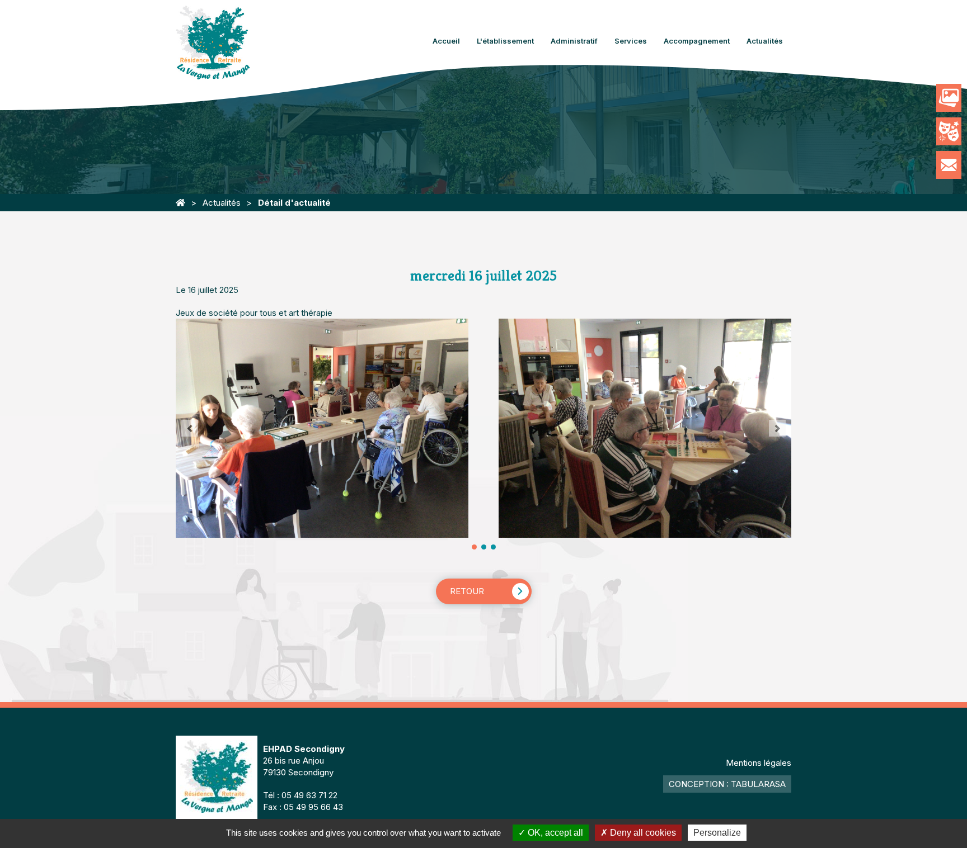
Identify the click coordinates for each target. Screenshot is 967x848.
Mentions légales (758, 762)
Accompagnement (697, 40)
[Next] (777, 428)
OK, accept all (554, 832)
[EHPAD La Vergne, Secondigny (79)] (180, 203)
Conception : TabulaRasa (727, 784)
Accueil (446, 40)
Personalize (717, 832)
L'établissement (505, 40)
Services (630, 40)
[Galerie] (948, 98)
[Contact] (948, 165)
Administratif (574, 40)
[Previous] (189, 428)
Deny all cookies (642, 832)
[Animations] (948, 131)
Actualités (765, 40)
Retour (467, 591)
